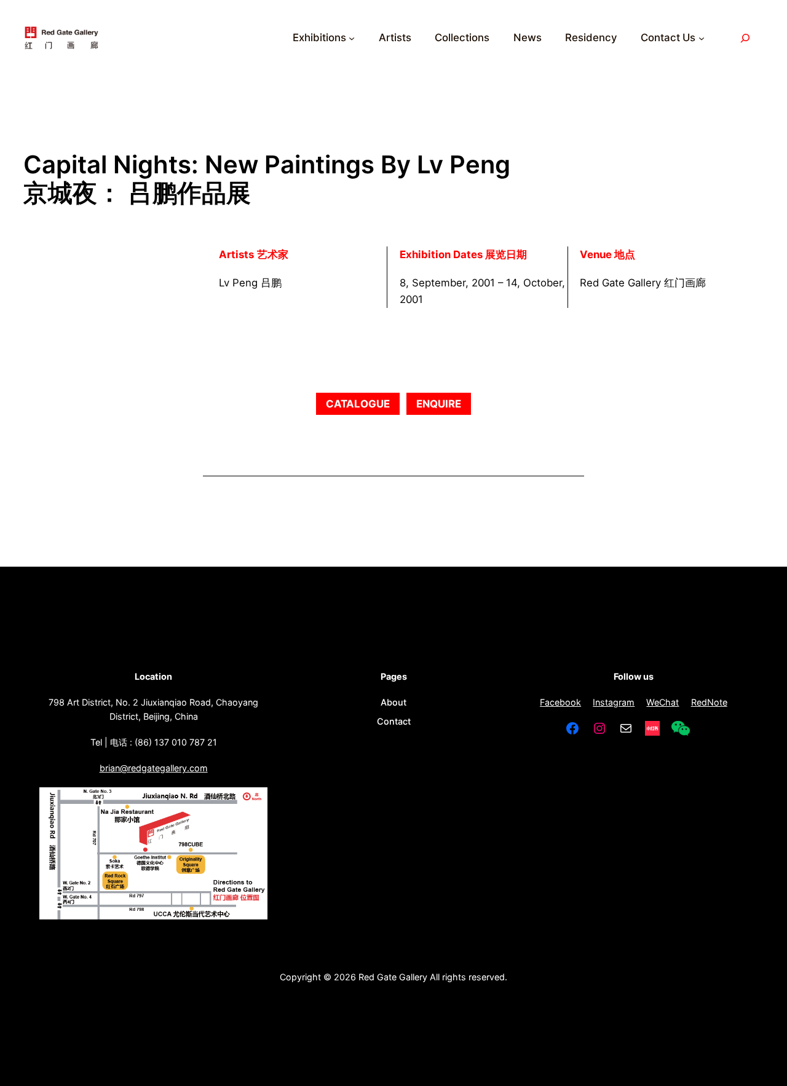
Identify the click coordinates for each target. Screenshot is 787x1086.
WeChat (662, 702)
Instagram (614, 702)
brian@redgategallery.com (154, 768)
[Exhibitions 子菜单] (352, 38)
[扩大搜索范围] (745, 38)
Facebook (560, 702)
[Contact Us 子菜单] (701, 38)
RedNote (709, 702)
